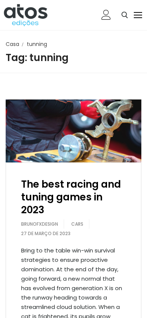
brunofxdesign (39, 224)
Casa (12, 44)
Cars (77, 224)
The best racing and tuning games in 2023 (71, 197)
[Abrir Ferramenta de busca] (124, 15)
